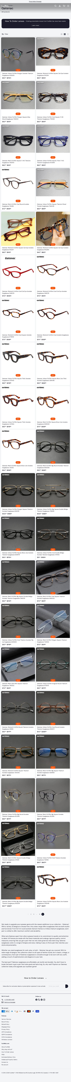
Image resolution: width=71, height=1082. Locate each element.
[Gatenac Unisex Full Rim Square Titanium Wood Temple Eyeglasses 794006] (53, 189)
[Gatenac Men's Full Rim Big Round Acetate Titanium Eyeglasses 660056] (53, 451)
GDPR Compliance (7, 1034)
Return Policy (5, 1022)
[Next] (42, 914)
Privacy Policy (6, 1029)
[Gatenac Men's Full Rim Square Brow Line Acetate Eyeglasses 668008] (53, 407)
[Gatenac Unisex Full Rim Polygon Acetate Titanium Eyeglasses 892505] (18, 58)
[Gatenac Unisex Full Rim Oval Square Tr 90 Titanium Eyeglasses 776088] (53, 102)
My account (5, 1065)
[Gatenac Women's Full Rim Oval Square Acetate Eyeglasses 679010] (18, 320)
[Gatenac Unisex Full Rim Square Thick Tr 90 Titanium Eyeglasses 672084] (53, 146)
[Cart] (64, 6)
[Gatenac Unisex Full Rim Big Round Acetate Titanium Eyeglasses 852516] (18, 799)
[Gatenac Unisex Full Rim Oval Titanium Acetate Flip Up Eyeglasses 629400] (18, 625)
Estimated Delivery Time (8, 1057)
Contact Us (5, 1062)
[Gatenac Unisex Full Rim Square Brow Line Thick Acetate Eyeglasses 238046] (53, 363)
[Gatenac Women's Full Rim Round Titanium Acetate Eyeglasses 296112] (18, 712)
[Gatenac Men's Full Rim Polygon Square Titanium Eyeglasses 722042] (53, 625)
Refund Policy (5, 1024)
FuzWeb (5, 6)
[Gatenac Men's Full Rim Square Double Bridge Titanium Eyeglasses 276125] (18, 843)
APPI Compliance (6, 1032)
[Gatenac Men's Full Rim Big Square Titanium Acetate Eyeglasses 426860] (53, 756)
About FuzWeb (6, 1047)
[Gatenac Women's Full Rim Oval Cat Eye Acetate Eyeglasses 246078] (53, 276)
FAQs (3, 1054)
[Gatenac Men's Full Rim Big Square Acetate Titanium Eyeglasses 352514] (53, 799)
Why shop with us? (7, 1049)
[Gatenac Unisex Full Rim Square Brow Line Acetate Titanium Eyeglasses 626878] (18, 538)
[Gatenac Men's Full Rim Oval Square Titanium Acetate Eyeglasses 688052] (53, 581)
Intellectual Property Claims (9, 1059)
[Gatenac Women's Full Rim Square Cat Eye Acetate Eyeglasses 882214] (53, 58)
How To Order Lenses (35, 1)
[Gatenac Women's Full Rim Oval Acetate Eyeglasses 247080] (53, 320)
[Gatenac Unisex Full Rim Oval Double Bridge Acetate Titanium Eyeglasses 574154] (53, 538)
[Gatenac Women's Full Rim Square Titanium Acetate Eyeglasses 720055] (18, 756)
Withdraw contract (7, 1039)
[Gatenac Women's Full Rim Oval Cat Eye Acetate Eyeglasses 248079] (18, 276)
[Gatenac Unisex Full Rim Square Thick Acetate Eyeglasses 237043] (18, 363)
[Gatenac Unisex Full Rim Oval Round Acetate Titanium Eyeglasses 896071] (53, 712)
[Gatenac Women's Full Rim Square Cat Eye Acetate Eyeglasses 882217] (18, 233)
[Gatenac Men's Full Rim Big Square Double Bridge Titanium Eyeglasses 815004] (18, 886)
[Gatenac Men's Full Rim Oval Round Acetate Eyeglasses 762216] (18, 189)
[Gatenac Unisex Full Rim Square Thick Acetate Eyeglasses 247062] (18, 407)
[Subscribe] (66, 986)
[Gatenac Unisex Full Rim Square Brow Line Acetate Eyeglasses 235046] (53, 886)
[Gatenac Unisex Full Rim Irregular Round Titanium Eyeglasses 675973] (53, 668)
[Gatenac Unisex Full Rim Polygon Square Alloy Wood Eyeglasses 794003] (18, 102)
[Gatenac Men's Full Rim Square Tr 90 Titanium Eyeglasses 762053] (18, 146)
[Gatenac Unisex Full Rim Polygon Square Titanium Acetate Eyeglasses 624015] (18, 494)
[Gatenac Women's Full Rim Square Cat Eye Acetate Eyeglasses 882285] (53, 233)
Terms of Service (6, 1019)
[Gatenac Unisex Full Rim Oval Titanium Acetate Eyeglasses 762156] (53, 843)
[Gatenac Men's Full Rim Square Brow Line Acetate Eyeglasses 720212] (18, 451)
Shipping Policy (6, 1027)
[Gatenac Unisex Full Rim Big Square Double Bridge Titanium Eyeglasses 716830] (53, 494)
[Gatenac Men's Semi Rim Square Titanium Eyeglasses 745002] (18, 668)
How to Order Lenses (35, 978)
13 (39, 914)
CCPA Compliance (7, 1037)
